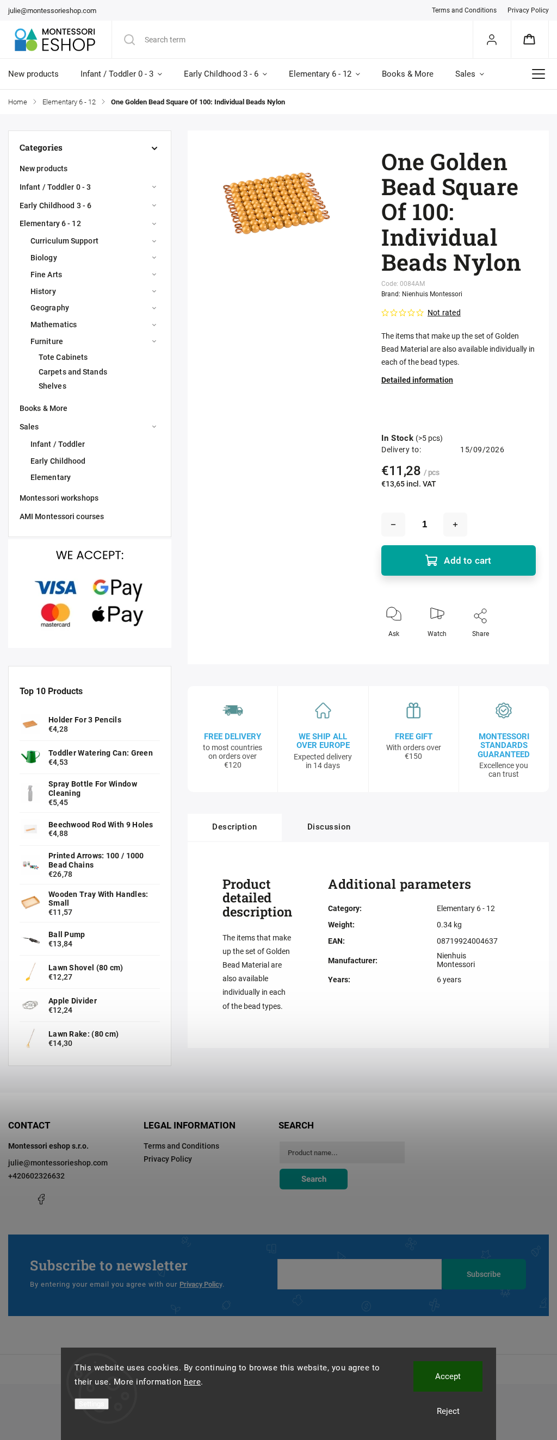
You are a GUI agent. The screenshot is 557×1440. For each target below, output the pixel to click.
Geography (49, 307)
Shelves (52, 386)
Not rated (444, 312)
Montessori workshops (59, 498)
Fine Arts (46, 274)
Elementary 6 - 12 (50, 223)
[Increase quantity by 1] (455, 525)
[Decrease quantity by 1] (393, 525)
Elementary (50, 477)
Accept (448, 1376)
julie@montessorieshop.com (58, 1162)
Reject (448, 1411)
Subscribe (484, 1274)
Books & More (43, 408)
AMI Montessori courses (62, 516)
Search (313, 1179)
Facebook (41, 1199)
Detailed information (417, 380)
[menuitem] (39, 74)
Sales (29, 426)
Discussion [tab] (329, 827)
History (43, 291)
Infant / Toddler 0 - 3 (55, 187)
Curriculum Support (64, 240)
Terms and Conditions (464, 10)
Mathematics (53, 324)
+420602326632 (36, 1175)
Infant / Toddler (57, 444)
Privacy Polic (199, 1284)
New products (43, 168)
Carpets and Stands (73, 371)
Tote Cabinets (63, 357)
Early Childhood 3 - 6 (55, 205)
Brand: (421, 294)
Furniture (46, 341)
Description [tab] (234, 827)
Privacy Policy (528, 10)
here (192, 1382)
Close (518, 652)
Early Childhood (58, 461)
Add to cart (467, 560)
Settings (91, 1404)
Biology (43, 257)
